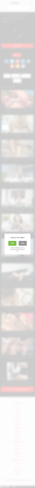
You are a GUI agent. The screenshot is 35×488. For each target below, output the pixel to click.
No (23, 243)
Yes (12, 243)
